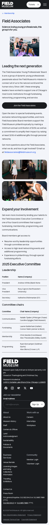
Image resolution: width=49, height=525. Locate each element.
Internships (31, 421)
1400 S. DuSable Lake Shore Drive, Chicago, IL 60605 (24, 382)
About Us (6, 417)
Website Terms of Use (11, 519)
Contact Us (7, 489)
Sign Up (35, 404)
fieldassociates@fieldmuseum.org (20, 152)
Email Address (9, 398)
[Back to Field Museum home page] (7, 4)
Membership (9, 13)
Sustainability (8, 440)
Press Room (8, 493)
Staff (5, 425)
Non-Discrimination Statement (14, 515)
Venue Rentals (9, 462)
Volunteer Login (33, 463)
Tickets (31, 4)
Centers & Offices (10, 429)
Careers (30, 417)
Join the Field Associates (25, 105)
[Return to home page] (10, 363)
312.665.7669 (22, 503)
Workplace (31, 425)
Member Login (32, 459)
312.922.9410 (8, 503)
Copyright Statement (29, 519)
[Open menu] (45, 4)
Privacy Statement (34, 515)
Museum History (9, 421)
